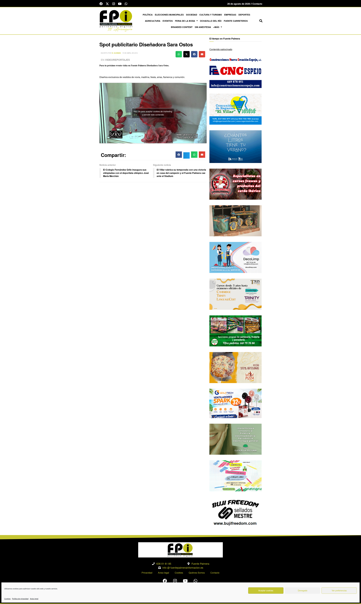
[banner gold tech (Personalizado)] (235, 403)
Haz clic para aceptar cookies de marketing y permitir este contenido (153, 113)
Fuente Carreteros (236, 20)
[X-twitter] (107, 4)
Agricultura (152, 20)
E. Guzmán (116, 53)
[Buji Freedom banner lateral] (235, 512)
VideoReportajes (117, 60)
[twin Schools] (235, 294)
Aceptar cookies (265, 590)
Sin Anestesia (203, 27)
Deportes (244, 14)
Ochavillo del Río (211, 20)
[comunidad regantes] (235, 108)
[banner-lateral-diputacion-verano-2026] (235, 146)
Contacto (214, 572)
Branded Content (181, 27)
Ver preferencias (339, 590)
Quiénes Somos (197, 572)
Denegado (302, 590)
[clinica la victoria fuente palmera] (235, 438)
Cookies (7, 598)
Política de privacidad (20, 598)
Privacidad (147, 572)
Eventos (168, 20)
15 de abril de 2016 (130, 53)
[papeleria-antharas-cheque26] (235, 475)
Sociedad (191, 14)
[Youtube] (120, 4)
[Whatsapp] (126, 4)
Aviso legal (34, 598)
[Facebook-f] (101, 4)
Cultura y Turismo (210, 14)
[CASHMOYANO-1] (235, 330)
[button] (261, 21)
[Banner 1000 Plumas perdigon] (235, 220)
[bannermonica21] (235, 257)
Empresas (230, 14)
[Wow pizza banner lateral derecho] (235, 367)
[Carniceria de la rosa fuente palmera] (235, 183)
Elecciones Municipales (169, 14)
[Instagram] (113, 4)
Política (148, 14)
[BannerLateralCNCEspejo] (235, 72)
